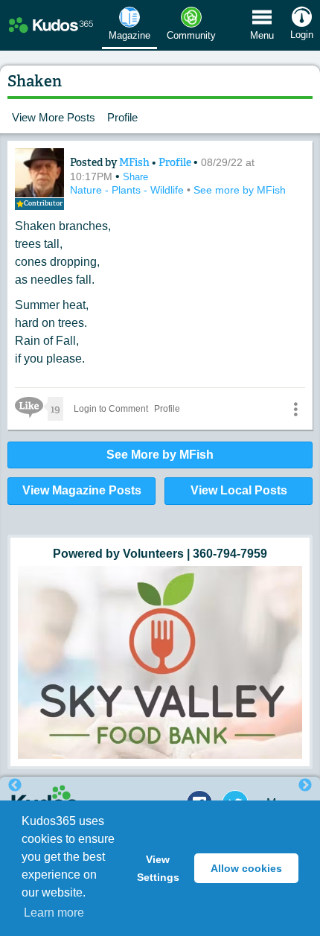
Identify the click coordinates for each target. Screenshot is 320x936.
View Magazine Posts (81, 490)
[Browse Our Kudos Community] (50, 25)
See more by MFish (239, 190)
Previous (14, 785)
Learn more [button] (54, 912)
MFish (135, 162)
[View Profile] (39, 172)
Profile (122, 117)
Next (305, 785)
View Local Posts (239, 490)
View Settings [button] (158, 868)
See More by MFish (160, 454)
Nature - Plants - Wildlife (128, 190)
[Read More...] (160, 616)
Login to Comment (111, 409)
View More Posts (53, 117)
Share (135, 176)
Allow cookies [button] (246, 868)
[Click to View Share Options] (295, 408)
